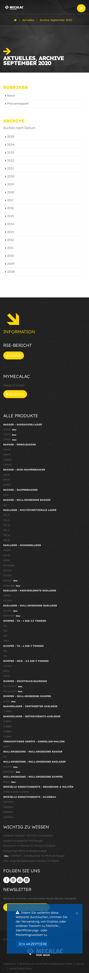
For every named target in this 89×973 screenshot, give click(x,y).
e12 (5, 505)
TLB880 (7, 726)
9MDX (6, 676)
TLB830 (7, 711)
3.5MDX (7, 666)
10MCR (7, 484)
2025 (10, 137)
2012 (10, 240)
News (11, 95)
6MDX (6, 671)
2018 (10, 192)
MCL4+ (7, 525)
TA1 (5, 625)
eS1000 (10, 580)
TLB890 (7, 731)
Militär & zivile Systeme (16, 791)
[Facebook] (6, 880)
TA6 (5, 650)
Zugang (13, 355)
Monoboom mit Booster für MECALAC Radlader (29, 845)
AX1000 (7, 600)
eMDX (9, 701)
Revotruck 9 (12, 691)
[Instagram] (26, 880)
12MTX (9, 434)
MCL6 (6, 530)
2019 (10, 184)
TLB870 (7, 721)
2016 (10, 208)
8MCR (6, 479)
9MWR (6, 454)
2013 (10, 232)
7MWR (6, 449)
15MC (6, 494)
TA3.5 (6, 640)
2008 (10, 272)
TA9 (5, 656)
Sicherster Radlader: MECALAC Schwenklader (28, 835)
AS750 (6, 555)
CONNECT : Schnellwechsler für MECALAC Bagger (34, 855)
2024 (10, 144)
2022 (10, 160)
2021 (10, 168)
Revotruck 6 (12, 686)
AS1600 (7, 575)
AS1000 (7, 570)
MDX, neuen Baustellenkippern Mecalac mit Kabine (31, 860)
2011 (10, 248)
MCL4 (6, 520)
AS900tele (8, 565)
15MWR (7, 464)
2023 (10, 152)
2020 (10, 176)
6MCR (6, 474)
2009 (10, 264)
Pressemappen (18, 103)
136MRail (8, 807)
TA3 (5, 635)
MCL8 (6, 540)
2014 (10, 224)
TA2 (5, 630)
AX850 (6, 595)
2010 (10, 256)
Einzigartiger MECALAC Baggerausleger (25, 850)
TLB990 (7, 736)
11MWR (7, 459)
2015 (10, 216)
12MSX (9, 429)
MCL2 (6, 514)
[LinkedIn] (13, 880)
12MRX (9, 439)
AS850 (6, 560)
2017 (10, 200)
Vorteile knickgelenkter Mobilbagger (23, 840)
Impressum (9, 963)
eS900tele (11, 585)
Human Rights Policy (20, 968)
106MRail (8, 801)
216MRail (8, 817)
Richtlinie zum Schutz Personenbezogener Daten (45, 963)
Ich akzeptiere (33, 944)
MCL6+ (7, 535)
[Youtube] (20, 880)
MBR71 (7, 746)
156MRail (8, 811)
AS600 (7, 550)
